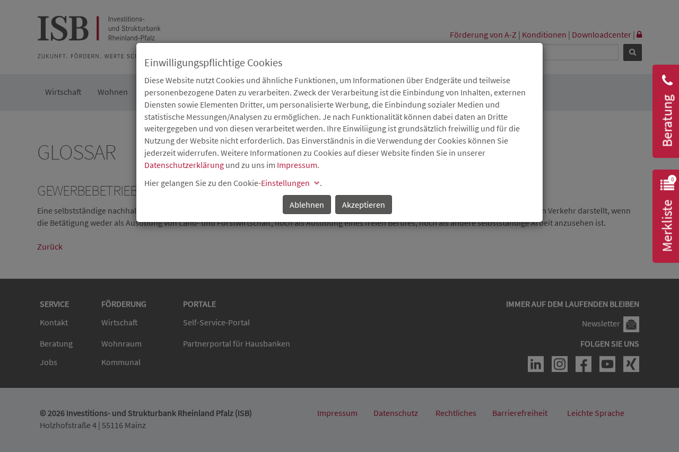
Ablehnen (307, 204)
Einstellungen (285, 183)
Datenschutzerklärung (184, 164)
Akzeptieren (363, 204)
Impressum (297, 164)
